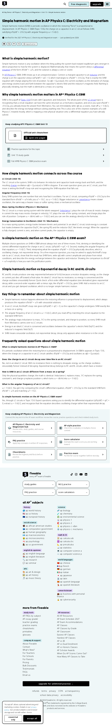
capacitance (84, 199)
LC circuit (92, 100)
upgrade (97, 4)
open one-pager (37, 137)
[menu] (107, 4)
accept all (32, 718)
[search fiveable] (65, 4)
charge (14, 185)
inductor (93, 75)
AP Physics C (10, 75)
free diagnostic (79, 4)
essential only (13, 718)
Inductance (65, 210)
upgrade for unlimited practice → (56, 683)
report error (31, 44)
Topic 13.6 (25, 100)
